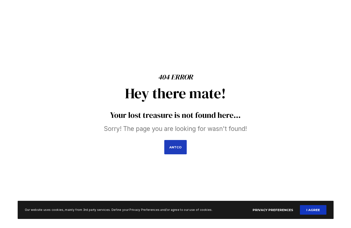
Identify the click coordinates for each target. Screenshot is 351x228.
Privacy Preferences (273, 210)
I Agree (313, 210)
